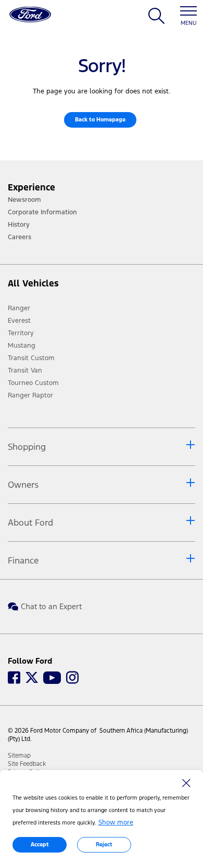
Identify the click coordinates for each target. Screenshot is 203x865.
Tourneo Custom (33, 383)
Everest (19, 321)
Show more (115, 822)
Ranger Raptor (30, 395)
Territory (21, 333)
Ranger (19, 308)
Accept (40, 844)
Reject (104, 844)
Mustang (21, 345)
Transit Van (25, 370)
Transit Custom (31, 358)
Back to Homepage (100, 119)
